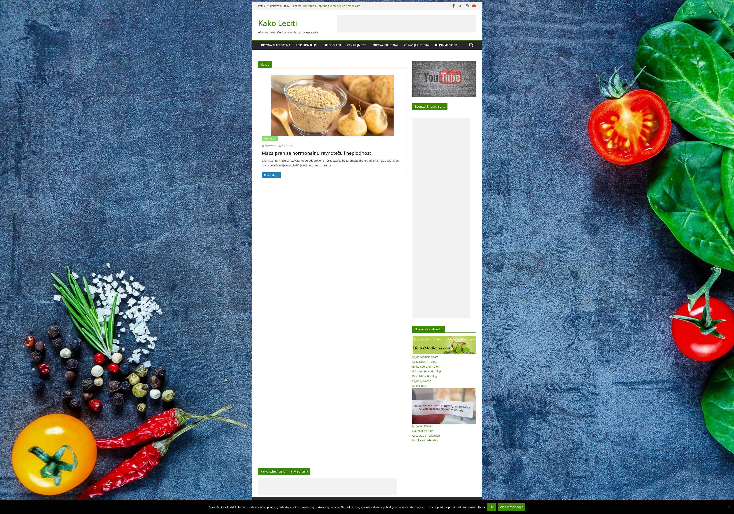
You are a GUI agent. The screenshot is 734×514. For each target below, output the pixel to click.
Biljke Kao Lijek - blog (425, 366)
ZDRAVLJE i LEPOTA (416, 45)
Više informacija (511, 507)
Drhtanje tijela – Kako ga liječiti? (323, 6)
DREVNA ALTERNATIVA (275, 45)
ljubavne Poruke (422, 426)
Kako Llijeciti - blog (424, 361)
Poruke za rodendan (425, 440)
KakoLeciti (287, 145)
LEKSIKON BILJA (306, 45)
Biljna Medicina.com (425, 357)
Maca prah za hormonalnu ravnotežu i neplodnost (316, 153)
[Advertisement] (406, 23)
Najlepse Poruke (422, 431)
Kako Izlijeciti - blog (424, 376)
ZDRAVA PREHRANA (385, 45)
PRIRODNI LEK (332, 45)
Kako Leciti (277, 23)
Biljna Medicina (446, 45)
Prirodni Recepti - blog (426, 371)
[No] (729, 507)
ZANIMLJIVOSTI (356, 45)
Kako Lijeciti (419, 386)
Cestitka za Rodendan (426, 435)
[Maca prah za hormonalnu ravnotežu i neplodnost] (332, 105)
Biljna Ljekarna (421, 381)
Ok (492, 507)
